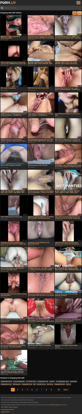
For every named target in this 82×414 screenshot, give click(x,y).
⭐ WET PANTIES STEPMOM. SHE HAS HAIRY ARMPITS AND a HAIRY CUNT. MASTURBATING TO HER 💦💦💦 (67, 191)
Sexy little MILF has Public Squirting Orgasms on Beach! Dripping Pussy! (12, 371)
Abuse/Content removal (7, 409)
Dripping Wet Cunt (43, 381)
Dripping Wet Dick (59, 384)
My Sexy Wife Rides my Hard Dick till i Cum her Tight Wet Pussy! (12, 268)
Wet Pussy (50, 384)
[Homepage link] (8, 2)
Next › (66, 390)
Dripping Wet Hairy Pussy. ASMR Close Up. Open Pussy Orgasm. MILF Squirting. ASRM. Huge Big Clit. (68, 37)
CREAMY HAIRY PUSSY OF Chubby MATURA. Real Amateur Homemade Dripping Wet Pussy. (66, 63)
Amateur (52, 381)
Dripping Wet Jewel (63, 381)
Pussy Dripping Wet (19, 381)
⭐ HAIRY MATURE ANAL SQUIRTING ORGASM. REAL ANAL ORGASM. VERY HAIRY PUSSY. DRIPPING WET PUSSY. (40, 63)
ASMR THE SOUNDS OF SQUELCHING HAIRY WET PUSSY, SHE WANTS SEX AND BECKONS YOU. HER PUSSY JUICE (13, 191)
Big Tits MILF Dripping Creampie (11, 165)
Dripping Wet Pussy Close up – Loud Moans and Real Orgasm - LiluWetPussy (67, 88)
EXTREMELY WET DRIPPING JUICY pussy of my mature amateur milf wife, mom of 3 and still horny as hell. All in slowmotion (68, 165)
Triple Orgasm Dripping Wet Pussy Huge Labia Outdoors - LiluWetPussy (40, 114)
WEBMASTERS (5, 412)
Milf (34, 384)
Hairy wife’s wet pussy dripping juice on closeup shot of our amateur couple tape (67, 217)
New (79, 13)
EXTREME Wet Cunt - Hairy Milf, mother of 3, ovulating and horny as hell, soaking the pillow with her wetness (41, 268)
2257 (2, 407)
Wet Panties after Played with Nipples (39, 345)
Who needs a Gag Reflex (8, 88)
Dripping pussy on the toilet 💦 (37, 165)
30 (59, 390)
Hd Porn (68, 384)
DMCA (6, 407)
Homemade (73, 381)
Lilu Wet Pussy (32, 381)
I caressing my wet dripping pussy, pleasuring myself (39, 243)
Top (74, 13)
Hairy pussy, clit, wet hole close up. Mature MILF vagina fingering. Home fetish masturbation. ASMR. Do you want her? (41, 320)
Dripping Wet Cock (6, 384)
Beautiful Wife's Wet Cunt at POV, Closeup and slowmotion (14, 294)
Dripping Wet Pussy (6, 381)
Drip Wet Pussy (41, 384)
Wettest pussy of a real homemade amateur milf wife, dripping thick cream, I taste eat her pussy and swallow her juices (14, 140)
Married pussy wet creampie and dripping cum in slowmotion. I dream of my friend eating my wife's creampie (41, 191)
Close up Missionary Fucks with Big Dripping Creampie (66, 294)
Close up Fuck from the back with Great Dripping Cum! (13, 320)
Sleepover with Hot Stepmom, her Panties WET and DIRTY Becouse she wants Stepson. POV (41, 217)
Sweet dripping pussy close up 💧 (11, 216)
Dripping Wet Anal (27, 384)
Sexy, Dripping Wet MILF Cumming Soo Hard (67, 114)
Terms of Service (13, 407)
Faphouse (17, 384)
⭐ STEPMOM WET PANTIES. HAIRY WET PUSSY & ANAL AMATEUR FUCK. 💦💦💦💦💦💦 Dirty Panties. (68, 268)
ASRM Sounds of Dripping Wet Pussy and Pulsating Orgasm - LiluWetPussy (14, 114)
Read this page (54, 404)
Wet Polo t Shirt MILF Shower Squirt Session (66, 346)
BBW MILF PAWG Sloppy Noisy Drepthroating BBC (10, 37)
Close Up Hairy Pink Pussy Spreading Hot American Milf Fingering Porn (68, 320)
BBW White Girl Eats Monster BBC (38, 88)
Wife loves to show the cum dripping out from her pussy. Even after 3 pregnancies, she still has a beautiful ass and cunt (68, 140)
